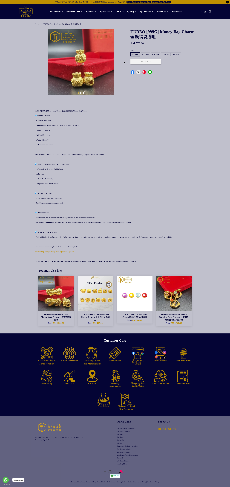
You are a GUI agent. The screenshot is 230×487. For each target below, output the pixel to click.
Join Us (119, 443)
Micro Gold (161, 11)
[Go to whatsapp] (6, 480)
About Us (120, 434)
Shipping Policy (121, 482)
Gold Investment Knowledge (126, 428)
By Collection (145, 11)
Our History (120, 437)
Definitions (111, 482)
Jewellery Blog (121, 464)
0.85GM (176, 54)
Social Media (177, 11)
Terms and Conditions (78, 482)
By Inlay (130, 11)
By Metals (90, 11)
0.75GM (135, 54)
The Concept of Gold (123, 449)
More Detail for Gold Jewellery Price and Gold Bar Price (148, 2)
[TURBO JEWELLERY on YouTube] (169, 430)
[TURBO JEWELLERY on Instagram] (164, 430)
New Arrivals (55, 11)
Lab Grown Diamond (123, 461)
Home (37, 24)
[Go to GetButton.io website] (6, 484)
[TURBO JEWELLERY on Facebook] (159, 430)
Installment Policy (153, 482)
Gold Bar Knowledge (123, 431)
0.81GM (155, 54)
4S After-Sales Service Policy (136, 482)
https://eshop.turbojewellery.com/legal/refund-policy (54, 252)
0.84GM (166, 54)
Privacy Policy (91, 482)
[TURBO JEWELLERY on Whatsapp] (174, 430)
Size (132, 51)
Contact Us (120, 440)
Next (124, 63)
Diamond (120, 458)
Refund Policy (101, 482)
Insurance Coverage (123, 452)
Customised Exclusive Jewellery (127, 446)
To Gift (118, 11)
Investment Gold (73, 11)
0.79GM (145, 54)
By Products (105, 11)
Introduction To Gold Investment (127, 455)
